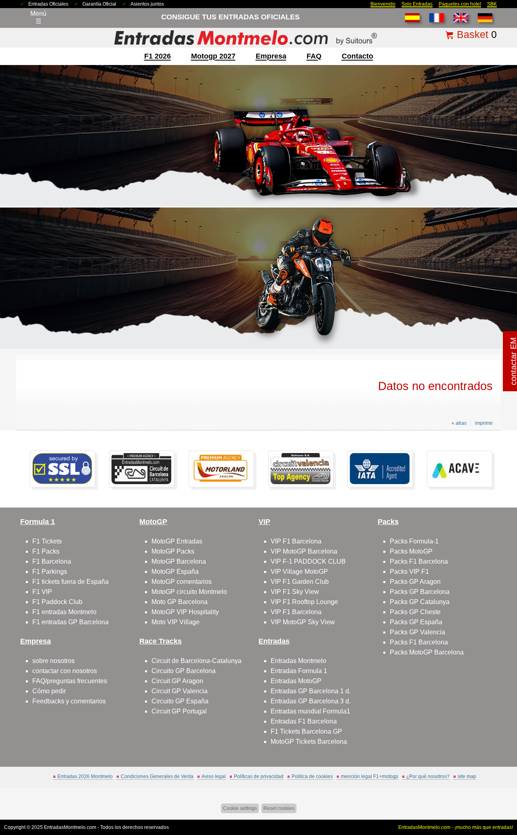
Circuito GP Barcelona (183, 670)
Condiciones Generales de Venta (157, 776)
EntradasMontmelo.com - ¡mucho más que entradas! (455, 827)
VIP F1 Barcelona (296, 541)
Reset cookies (278, 808)
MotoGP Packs (172, 551)
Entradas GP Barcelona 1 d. (311, 691)
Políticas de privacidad (259, 776)
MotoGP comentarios (181, 581)
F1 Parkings (49, 571)
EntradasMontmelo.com (70, 827)
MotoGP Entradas (176, 541)
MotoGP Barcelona (178, 561)
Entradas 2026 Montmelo (85, 776)
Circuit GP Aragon (177, 681)
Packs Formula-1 (414, 541)
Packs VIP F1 (409, 571)
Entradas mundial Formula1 (310, 711)
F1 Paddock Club (57, 601)
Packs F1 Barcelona (419, 561)
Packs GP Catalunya (420, 601)
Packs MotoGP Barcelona (427, 652)
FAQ (314, 56)
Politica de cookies (312, 776)
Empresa (271, 56)
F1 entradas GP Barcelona (70, 622)
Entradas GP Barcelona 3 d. (311, 701)
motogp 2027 (213, 56)
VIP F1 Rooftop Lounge (304, 601)
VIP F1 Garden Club (300, 581)
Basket (472, 34)
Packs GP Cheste (415, 611)
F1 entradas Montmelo (64, 611)
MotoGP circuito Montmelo (189, 591)
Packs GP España (416, 622)
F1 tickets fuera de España (70, 581)
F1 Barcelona (51, 561)
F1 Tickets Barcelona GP (306, 731)
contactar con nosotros (64, 670)
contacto (357, 56)
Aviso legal (214, 776)
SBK (492, 4)
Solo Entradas (417, 4)
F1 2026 (157, 56)
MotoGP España (175, 571)
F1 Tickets (47, 541)
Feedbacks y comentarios (69, 701)
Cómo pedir (49, 691)
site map (467, 776)
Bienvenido (382, 4)
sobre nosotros (53, 660)
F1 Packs (45, 551)
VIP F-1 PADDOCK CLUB (308, 561)
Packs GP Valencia (417, 632)
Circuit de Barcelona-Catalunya (196, 660)
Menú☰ (38, 17)
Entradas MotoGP (296, 681)
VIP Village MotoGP (299, 571)
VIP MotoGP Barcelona (304, 551)
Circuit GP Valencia (179, 691)
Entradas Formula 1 (299, 670)
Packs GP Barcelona (420, 591)
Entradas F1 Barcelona (304, 721)
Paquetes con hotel (460, 4)
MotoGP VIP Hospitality (185, 611)
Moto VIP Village (175, 622)
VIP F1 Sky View (295, 591)
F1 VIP (42, 591)
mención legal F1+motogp (369, 776)
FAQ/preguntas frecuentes (69, 681)
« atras (459, 423)
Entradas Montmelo (298, 660)
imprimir (484, 423)
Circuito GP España (179, 701)
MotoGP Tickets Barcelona (309, 741)
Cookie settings (240, 808)
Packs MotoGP (411, 551)
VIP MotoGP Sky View (303, 622)
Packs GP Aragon (415, 581)
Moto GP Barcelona (179, 601)
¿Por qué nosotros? (428, 776)
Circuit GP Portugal (179, 711)
